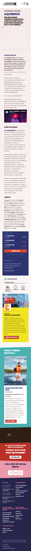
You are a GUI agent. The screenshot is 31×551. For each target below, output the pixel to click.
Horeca (18, 489)
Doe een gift (5, 520)
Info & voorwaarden (21, 485)
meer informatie (11, 337)
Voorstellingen (20, 492)
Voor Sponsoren (6, 512)
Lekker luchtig (9, 10)
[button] (24, 4)
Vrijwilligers (19, 515)
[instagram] (21, 473)
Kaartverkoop (19, 487)
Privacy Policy (6, 546)
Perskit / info (6, 528)
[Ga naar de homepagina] (9, 4)
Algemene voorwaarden (8, 548)
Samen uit (17, 10)
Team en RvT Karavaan (8, 521)
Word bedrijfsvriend (8, 516)
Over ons (18, 511)
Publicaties (19, 518)
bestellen (15, 251)
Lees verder (10, 421)
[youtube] (15, 473)
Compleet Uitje (20, 496)
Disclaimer (5, 544)
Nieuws (17, 516)
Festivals (18, 494)
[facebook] (10, 473)
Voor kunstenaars (7, 530)
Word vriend (5, 518)
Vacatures (18, 513)
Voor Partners (6, 514)
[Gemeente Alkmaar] (9, 435)
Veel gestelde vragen (21, 490)
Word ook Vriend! (9, 270)
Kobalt (24, 541)
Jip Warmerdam (10, 130)
